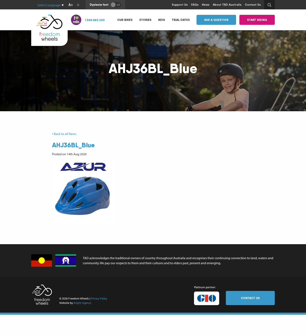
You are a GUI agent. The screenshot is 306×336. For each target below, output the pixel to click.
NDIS (161, 20)
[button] (83, 193)
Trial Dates (181, 20)
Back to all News (64, 134)
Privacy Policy (99, 298)
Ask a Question (216, 20)
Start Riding (257, 20)
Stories (145, 20)
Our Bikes (125, 20)
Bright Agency (82, 303)
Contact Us (250, 298)
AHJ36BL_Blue (73, 145)
